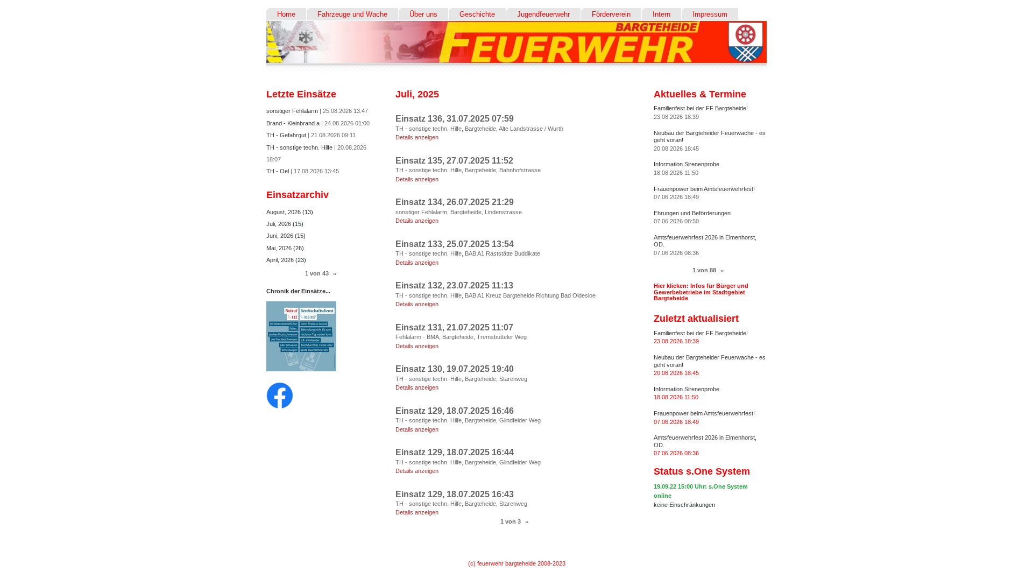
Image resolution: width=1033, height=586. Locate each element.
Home (286, 14)
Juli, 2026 (279, 224)
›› (526, 522)
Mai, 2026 (279, 248)
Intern (661, 14)
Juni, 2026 (280, 235)
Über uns (423, 14)
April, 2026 (280, 260)
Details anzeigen (416, 137)
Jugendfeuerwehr (543, 14)
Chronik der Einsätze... (298, 291)
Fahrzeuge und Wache (352, 14)
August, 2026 (284, 212)
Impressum (709, 14)
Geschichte (477, 14)
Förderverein (611, 14)
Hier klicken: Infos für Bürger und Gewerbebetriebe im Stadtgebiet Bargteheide (701, 292)
